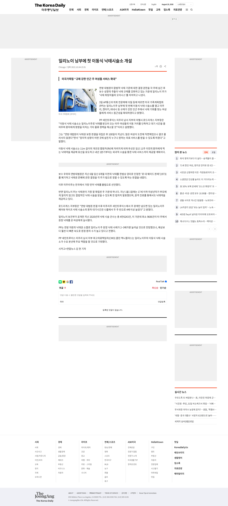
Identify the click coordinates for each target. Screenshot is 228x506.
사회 (79, 9)
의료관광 (177, 9)
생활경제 (61, 451)
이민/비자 (38, 460)
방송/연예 (108, 447)
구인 (153, 447)
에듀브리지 (179, 452)
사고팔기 (154, 468)
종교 (83, 455)
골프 (106, 477)
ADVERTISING (81, 493)
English (153, 4)
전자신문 (143, 4)
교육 (158, 9)
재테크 (60, 460)
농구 (106, 468)
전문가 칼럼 (132, 451)
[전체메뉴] (186, 9)
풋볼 (106, 472)
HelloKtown (138, 9)
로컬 (213, 152)
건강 (83, 451)
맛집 (153, 477)
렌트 (153, 451)
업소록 (167, 9)
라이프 (95, 9)
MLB (106, 464)
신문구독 (132, 4)
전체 (71, 9)
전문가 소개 (132, 455)
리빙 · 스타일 (86, 464)
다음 (215, 229)
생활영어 (178, 457)
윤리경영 (124, 493)
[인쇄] (160, 66)
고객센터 (133, 493)
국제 (36, 472)
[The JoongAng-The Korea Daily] (44, 497)
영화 (106, 451)
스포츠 (107, 455)
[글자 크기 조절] (156, 66)
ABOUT (70, 493)
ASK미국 (124, 9)
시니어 (83, 472)
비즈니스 (61, 468)
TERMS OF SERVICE (111, 493)
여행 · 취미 (85, 460)
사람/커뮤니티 (40, 455)
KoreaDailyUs (181, 447)
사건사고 (38, 451)
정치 (36, 468)
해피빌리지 (179, 473)
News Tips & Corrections (147, 493)
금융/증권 (62, 455)
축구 (106, 481)
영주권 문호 (132, 464)
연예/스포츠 (107, 9)
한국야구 (107, 460)
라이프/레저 (86, 447)
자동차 (60, 472)
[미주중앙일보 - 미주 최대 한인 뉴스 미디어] (50, 7)
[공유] (165, 66)
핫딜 (150, 9)
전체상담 (131, 447)
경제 (86, 9)
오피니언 (38, 477)
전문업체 (154, 464)
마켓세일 (154, 472)
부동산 (60, 464)
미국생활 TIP (133, 460)
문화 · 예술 (85, 468)
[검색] (191, 9)
